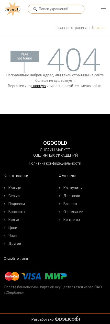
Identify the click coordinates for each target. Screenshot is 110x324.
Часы (12, 236)
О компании (73, 212)
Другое (14, 243)
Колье (13, 220)
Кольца (14, 188)
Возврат (70, 204)
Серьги (14, 196)
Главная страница (72, 28)
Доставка (71, 196)
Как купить (72, 188)
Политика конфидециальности (55, 163)
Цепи (12, 228)
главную (38, 86)
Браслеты (16, 212)
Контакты (71, 220)
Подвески (16, 204)
